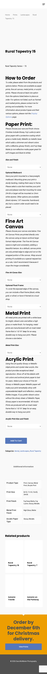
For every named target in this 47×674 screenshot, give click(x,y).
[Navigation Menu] (43, 4)
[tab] (23, 466)
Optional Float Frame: (14, 285)
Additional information (23, 466)
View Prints (23, 647)
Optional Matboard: (13, 173)
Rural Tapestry (35, 451)
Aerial (17, 451)
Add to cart (16, 440)
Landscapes (25, 15)
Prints (15, 15)
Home (7, 15)
